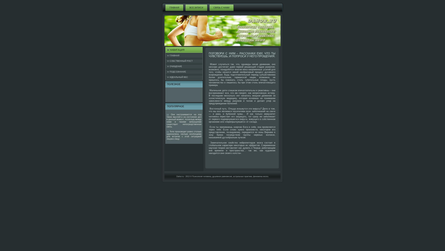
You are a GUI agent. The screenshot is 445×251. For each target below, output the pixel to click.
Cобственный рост (181, 61)
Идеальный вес (179, 77)
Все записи (196, 7)
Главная (174, 7)
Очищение (176, 66)
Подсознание (178, 72)
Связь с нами (221, 7)
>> (168, 114)
